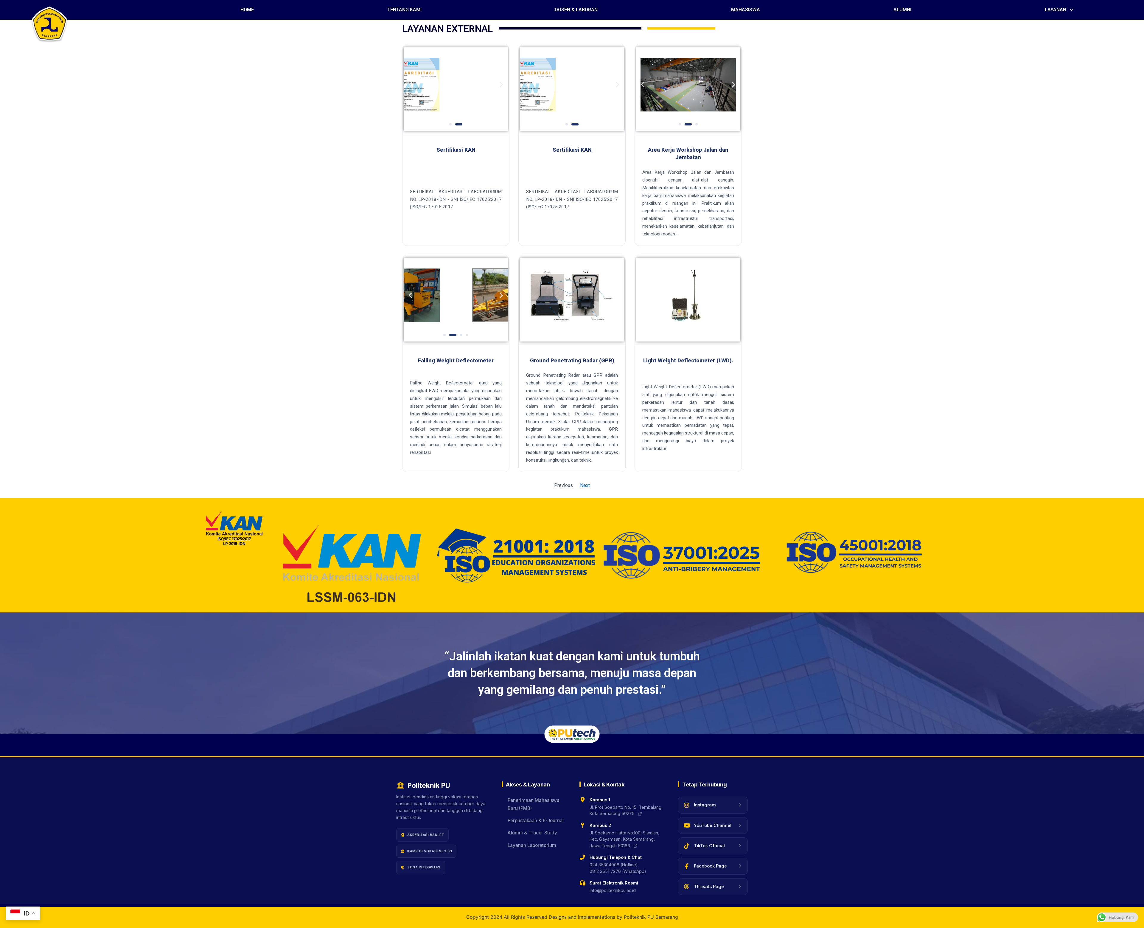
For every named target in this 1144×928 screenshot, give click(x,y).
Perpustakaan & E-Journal (536, 820)
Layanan (1055, 10)
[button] (1059, 10)
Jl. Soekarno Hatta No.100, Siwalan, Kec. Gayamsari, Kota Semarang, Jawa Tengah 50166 (624, 839)
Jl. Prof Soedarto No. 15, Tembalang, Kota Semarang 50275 (626, 810)
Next (585, 485)
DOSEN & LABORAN (576, 10)
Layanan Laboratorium (532, 845)
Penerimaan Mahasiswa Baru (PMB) (533, 804)
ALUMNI (902, 10)
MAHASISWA (745, 10)
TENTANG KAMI (404, 10)
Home (247, 10)
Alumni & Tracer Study (532, 833)
